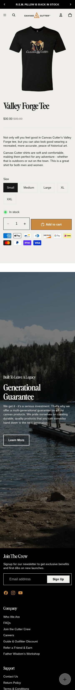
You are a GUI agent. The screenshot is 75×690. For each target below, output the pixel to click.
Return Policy (12, 682)
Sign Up (58, 579)
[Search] (13, 15)
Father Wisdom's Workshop (21, 653)
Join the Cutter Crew (16, 629)
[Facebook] (5, 592)
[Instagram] (13, 592)
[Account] (60, 15)
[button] (65, 679)
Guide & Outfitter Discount (20, 641)
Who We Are (11, 616)
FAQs (7, 623)
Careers (8, 635)
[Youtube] (20, 592)
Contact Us (10, 676)
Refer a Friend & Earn (17, 647)
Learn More (16, 440)
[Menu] (5, 15)
